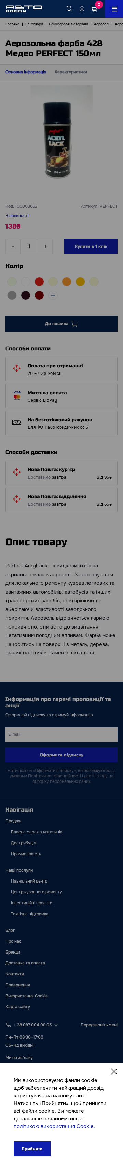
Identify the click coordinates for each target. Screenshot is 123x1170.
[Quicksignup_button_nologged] (82, 9)
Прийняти (32, 1148)
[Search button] (69, 9)
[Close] (114, 1071)
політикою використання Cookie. (54, 1126)
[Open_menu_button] (114, 9)
